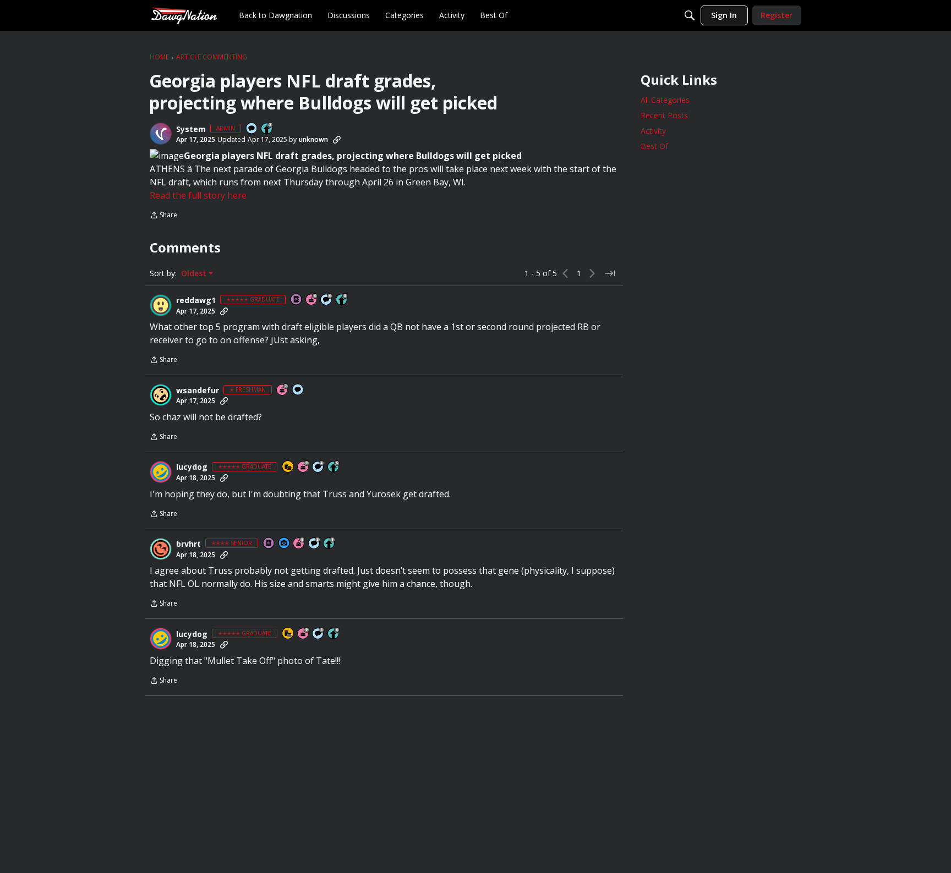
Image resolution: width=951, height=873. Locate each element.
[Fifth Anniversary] (299, 544)
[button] (161, 134)
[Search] (689, 15)
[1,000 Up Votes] (334, 467)
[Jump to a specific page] (610, 273)
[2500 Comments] (327, 300)
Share (163, 216)
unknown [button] (313, 139)
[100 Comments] (314, 544)
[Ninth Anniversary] (303, 467)
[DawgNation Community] (184, 15)
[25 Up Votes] (267, 129)
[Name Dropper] (296, 300)
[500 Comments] (318, 467)
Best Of (654, 146)
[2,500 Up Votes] (342, 300)
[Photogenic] (284, 544)
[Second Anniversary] (282, 390)
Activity (653, 130)
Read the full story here (198, 195)
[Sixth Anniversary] (312, 300)
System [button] (191, 129)
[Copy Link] (336, 140)
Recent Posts (664, 115)
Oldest (195, 273)
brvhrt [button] (188, 544)
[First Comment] (252, 129)
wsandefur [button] (197, 391)
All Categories (665, 100)
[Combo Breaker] (288, 467)
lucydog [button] (191, 467)
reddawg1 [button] (196, 300)
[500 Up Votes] (329, 544)
